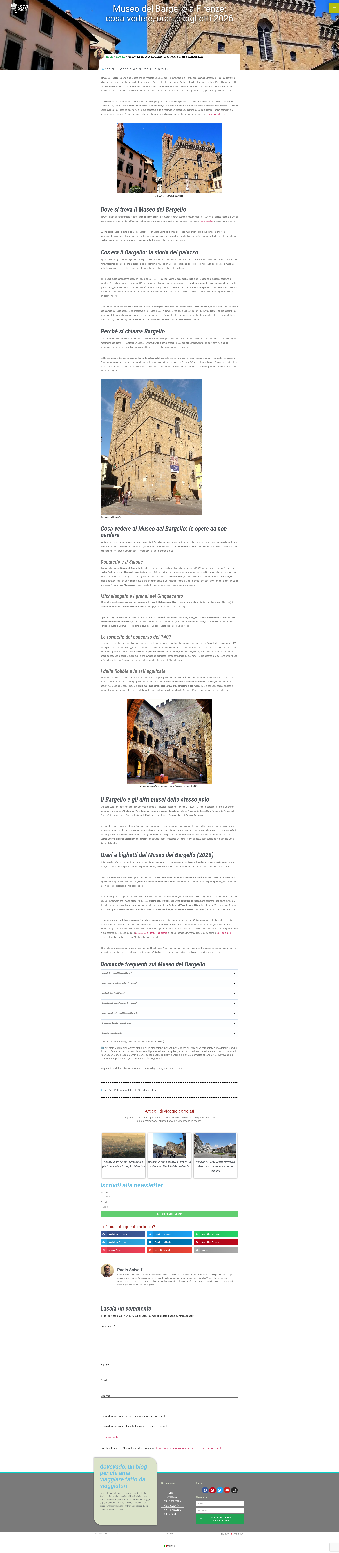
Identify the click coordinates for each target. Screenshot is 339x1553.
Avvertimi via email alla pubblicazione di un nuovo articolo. (136, 1426)
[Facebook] (205, 1490)
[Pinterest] (212, 1490)
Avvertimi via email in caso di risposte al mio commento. (135, 1416)
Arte (111, 1090)
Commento (108, 1326)
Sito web (105, 1396)
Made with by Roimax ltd (232, 1534)
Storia (154, 1090)
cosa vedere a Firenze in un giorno (151, 933)
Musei (146, 1090)
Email (104, 1202)
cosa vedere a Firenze (216, 114)
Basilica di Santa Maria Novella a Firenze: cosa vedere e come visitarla (215, 1166)
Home (109, 56)
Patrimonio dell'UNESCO (127, 1090)
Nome (104, 1192)
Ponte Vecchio (206, 221)
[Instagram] (234, 1490)
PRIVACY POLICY (169, 1534)
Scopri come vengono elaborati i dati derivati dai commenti (188, 1448)
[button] (123, 1234)
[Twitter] (220, 1490)
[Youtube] (227, 1490)
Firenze (120, 56)
